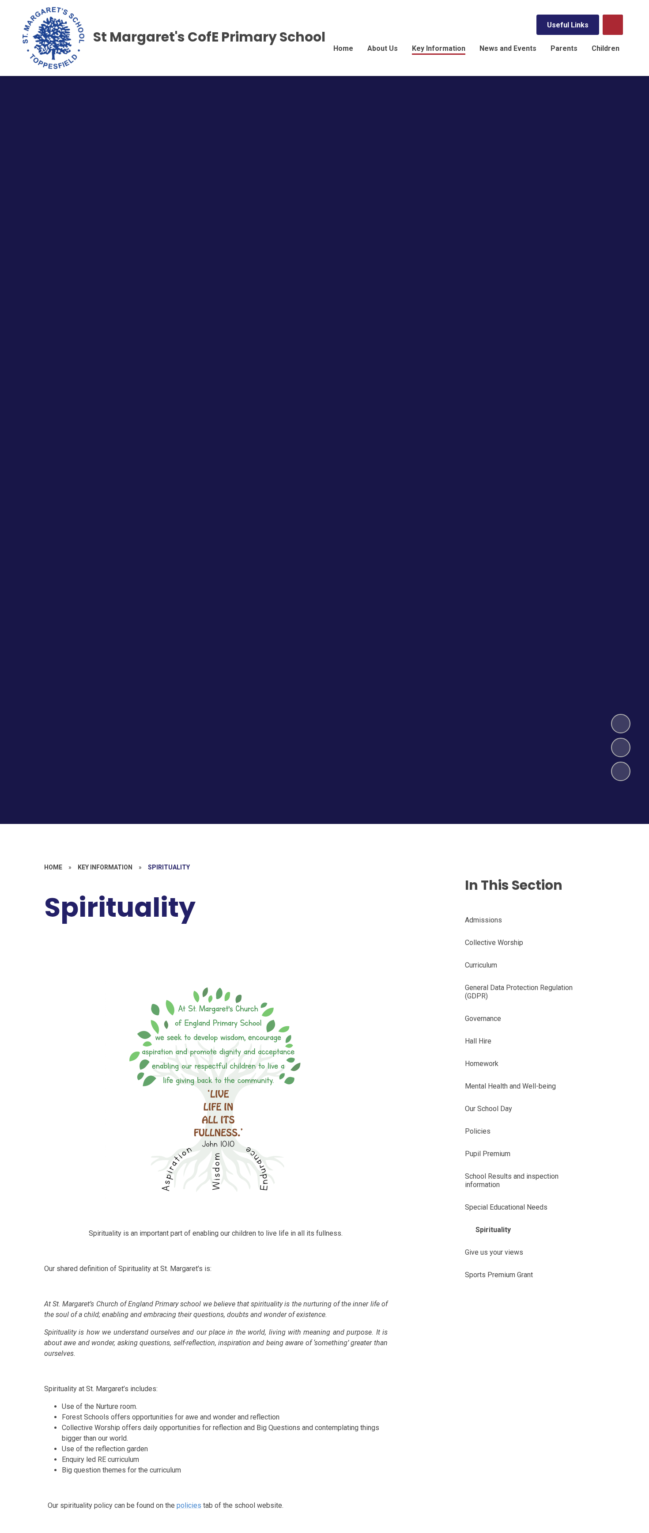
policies (189, 1505)
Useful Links (568, 25)
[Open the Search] (613, 25)
